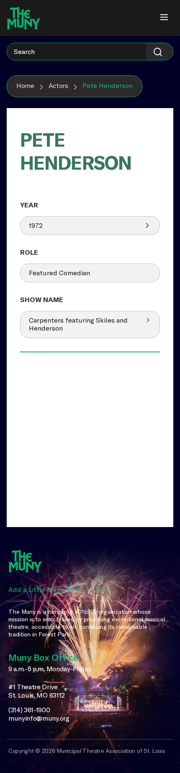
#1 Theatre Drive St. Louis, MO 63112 (36, 691)
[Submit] (159, 51)
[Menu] (164, 18)
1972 (36, 225)
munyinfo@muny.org (38, 718)
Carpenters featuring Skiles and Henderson (78, 324)
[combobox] (90, 51)
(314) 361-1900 (29, 710)
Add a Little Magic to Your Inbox (58, 589)
